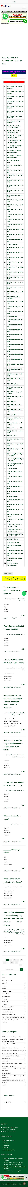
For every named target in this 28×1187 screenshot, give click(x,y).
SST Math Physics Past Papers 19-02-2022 (14, 127)
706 (16, 962)
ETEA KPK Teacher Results (15, 550)
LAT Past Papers (6, 1082)
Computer (4, 986)
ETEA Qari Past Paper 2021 (15, 428)
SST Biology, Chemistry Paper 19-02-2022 (14, 146)
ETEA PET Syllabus (12, 496)
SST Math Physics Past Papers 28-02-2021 (14, 132)
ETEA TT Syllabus (12, 469)
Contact (21, 1184)
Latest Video (8, 1102)
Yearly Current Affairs (7, 1009)
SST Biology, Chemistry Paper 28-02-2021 (14, 156)
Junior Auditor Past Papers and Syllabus (11, 1056)
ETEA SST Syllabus (12, 539)
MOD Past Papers (6, 1058)
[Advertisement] (14, 39)
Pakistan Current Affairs (7, 1012)
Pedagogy (4, 999)
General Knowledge (6, 991)
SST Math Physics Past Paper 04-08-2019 (14, 136)
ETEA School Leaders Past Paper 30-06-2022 (15, 535)
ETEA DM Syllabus (12, 436)
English (4, 988)
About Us (7, 1184)
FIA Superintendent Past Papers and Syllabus (12, 1037)
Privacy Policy (14, 1184)
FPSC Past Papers (6, 1073)
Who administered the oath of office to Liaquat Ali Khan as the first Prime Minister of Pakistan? (13, 701)
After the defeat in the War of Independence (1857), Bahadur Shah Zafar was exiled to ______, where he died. (14, 918)
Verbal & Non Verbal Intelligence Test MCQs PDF (13, 1017)
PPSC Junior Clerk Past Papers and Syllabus (12, 1063)
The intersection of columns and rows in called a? (12, 590)
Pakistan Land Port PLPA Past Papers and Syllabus (14, 1050)
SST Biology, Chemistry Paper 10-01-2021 (14, 151)
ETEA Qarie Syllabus (13, 415)
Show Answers (8, 573)
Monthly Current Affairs (7, 1006)
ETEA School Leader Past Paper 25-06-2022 (14, 525)
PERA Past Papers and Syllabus (9, 1053)
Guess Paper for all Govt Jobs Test (10, 1019)
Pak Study (4, 983)
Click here (14, 76)
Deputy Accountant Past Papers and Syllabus (12, 1080)
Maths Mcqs (5, 1001)
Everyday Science (6, 996)
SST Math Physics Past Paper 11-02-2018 (14, 141)
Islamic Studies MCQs (7, 980)
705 (12, 962)
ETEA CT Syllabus (12, 316)
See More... (4, 1022)
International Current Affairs (8, 1014)
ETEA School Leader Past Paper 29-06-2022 (14, 530)
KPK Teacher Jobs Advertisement (12, 564)
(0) (22, 615)
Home (2, 1184)
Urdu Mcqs (4, 1004)
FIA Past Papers (6, 1061)
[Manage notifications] (24, 1183)
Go (21, 969)
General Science (6, 993)
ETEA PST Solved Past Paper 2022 (13, 298)
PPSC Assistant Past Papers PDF (9, 1066)
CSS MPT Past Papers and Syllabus (10, 1048)
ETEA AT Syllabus (12, 402)
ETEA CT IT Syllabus (13, 384)
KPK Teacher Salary (13, 542)
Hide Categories (14, 82)
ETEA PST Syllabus (12, 244)
